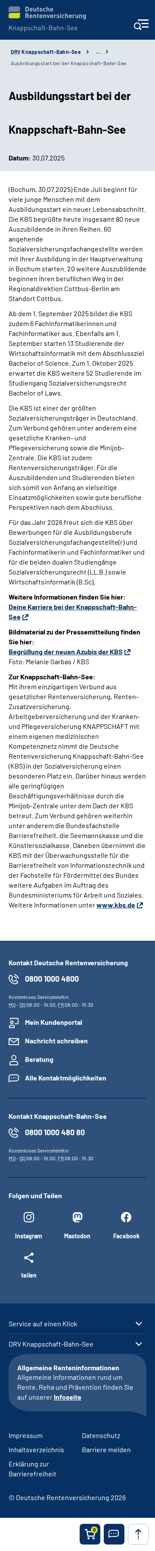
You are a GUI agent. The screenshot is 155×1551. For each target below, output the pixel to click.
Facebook (126, 1236)
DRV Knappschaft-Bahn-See (51, 1344)
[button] (114, 1534)
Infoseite (67, 1397)
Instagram (28, 1236)
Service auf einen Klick (43, 1323)
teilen (29, 1275)
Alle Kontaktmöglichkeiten (65, 1078)
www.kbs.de (115, 905)
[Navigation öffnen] (141, 27)
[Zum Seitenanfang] (138, 1534)
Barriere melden (106, 1449)
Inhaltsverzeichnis (36, 1449)
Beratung (39, 1059)
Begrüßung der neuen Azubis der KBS (66, 651)
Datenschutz (101, 1435)
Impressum (26, 1435)
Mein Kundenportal (53, 1022)
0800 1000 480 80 (55, 1132)
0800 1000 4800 (52, 978)
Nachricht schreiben (56, 1040)
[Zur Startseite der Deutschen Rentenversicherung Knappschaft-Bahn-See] (47, 19)
